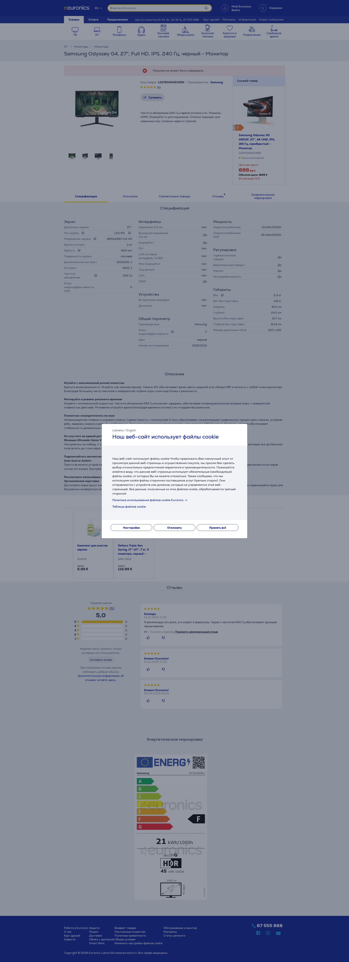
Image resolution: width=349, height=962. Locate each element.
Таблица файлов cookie (129, 507)
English (131, 430)
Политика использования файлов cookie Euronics (147, 500)
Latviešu (118, 430)
